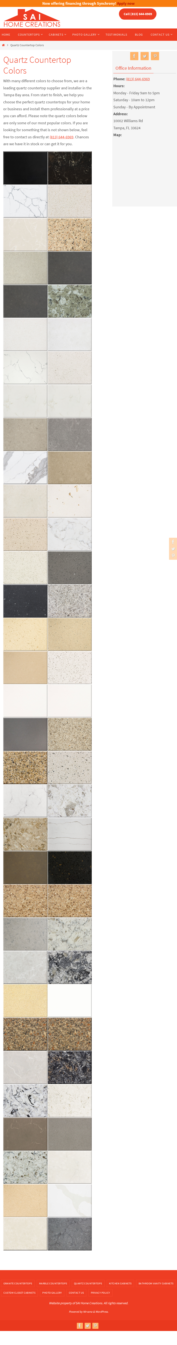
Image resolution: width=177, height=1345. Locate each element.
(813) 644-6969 (61, 136)
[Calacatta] (70, 1200)
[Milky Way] (70, 800)
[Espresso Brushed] (70, 1034)
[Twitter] (172, 549)
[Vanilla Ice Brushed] (70, 401)
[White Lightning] (25, 367)
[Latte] (25, 900)
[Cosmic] (70, 1067)
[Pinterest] (172, 556)
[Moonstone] (70, 767)
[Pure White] (25, 700)
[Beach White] (70, 201)
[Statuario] (70, 534)
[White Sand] (25, 334)
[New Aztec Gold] (25, 767)
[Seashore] (25, 634)
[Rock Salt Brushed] (70, 667)
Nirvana (87, 1311)
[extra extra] (70, 1000)
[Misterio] (25, 800)
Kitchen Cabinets (120, 1283)
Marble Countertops (53, 1283)
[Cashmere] (25, 1167)
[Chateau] (25, 1134)
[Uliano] (70, 434)
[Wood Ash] (70, 267)
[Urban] (25, 434)
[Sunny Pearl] (70, 501)
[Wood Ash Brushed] (25, 301)
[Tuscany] (25, 467)
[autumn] (70, 234)
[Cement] (70, 1134)
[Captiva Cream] (25, 1200)
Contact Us (76, 1292)
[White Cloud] (70, 367)
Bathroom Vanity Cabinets (156, 1283)
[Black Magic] (70, 167)
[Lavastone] (70, 867)
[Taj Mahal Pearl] (25, 501)
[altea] (25, 267)
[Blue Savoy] (70, 1233)
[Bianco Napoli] (25, 201)
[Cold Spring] (25, 1100)
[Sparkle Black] (25, 601)
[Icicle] (25, 967)
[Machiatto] (25, 834)
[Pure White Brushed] (70, 700)
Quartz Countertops (88, 1283)
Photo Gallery (52, 1292)
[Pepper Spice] (70, 734)
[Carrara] (70, 1167)
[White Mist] (70, 334)
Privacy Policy (100, 1292)
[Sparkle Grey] (70, 567)
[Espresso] (25, 1034)
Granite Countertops (17, 1283)
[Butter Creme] (25, 1233)
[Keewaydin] (70, 934)
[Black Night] (25, 167)
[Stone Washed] (25, 534)
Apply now (126, 3)
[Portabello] (25, 734)
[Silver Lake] (70, 601)
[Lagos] (25, 934)
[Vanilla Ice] (25, 401)
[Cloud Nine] (70, 1100)
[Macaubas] (70, 834)
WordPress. (101, 1311)
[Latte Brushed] (70, 900)
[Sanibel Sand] (70, 634)
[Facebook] (172, 542)
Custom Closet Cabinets (19, 1292)
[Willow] (70, 301)
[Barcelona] (25, 234)
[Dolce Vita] (25, 1067)
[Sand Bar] (25, 667)
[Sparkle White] (25, 567)
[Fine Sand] (25, 1000)
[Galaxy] (70, 967)
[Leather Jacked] (25, 867)
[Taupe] (70, 467)
